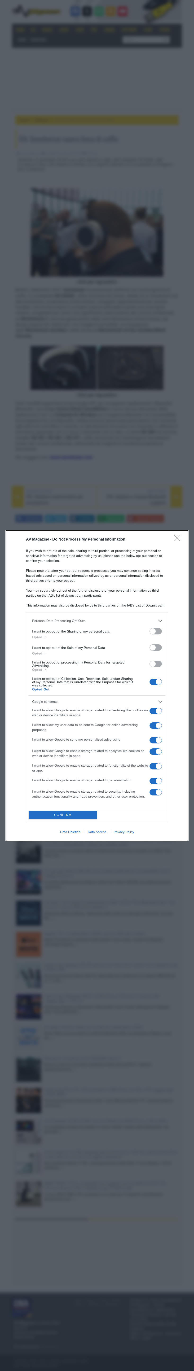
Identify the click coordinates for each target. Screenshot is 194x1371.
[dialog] (97, 685)
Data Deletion (70, 832)
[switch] (156, 631)
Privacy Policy (124, 832)
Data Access (97, 832)
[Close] (178, 539)
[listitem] (97, 620)
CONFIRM (63, 815)
